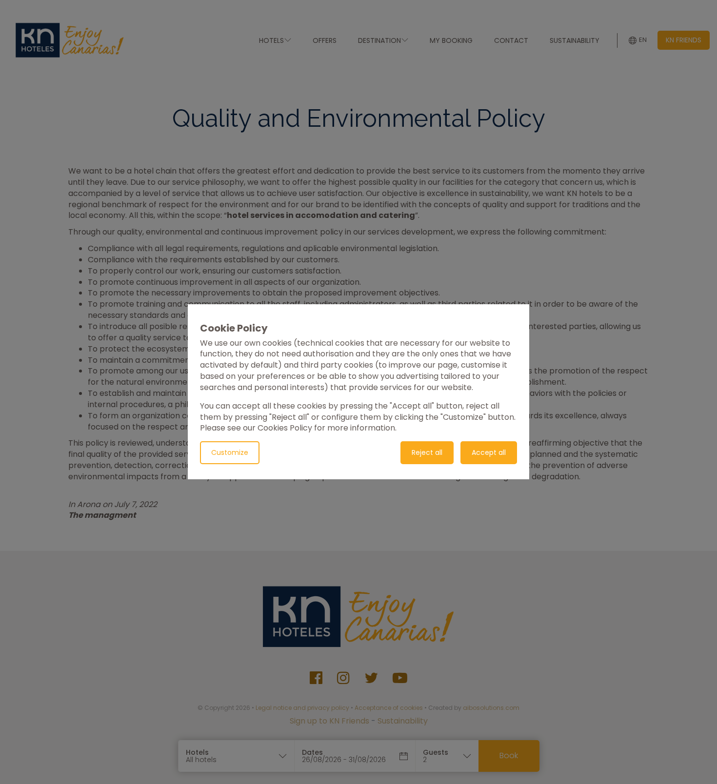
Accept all (489, 453)
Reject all (427, 453)
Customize (229, 453)
